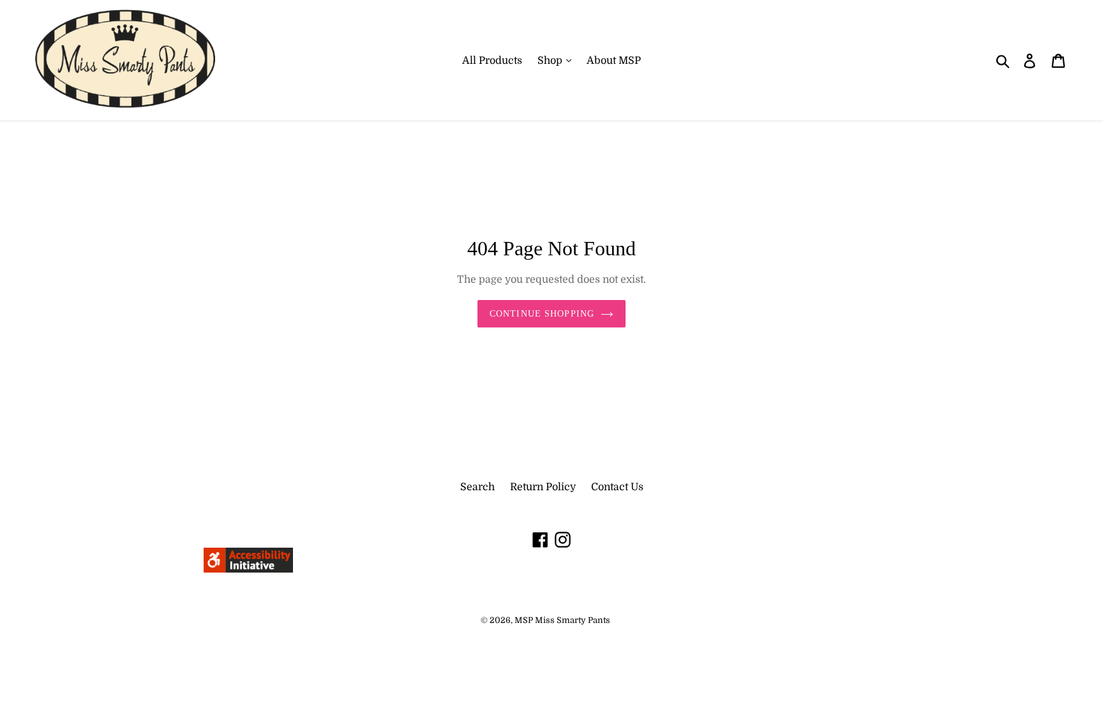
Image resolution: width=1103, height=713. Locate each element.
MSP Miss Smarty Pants (562, 620)
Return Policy (543, 487)
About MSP (614, 60)
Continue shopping (542, 314)
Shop (551, 60)
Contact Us (617, 487)
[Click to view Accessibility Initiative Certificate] (248, 569)
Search (477, 487)
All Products (492, 60)
